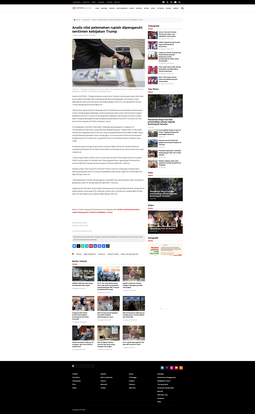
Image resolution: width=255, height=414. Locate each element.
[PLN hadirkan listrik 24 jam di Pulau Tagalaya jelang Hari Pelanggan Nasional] (153, 133)
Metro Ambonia (106, 377)
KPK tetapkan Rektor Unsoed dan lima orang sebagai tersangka (106, 344)
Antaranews (76, 2)
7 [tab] (170, 235)
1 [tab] (159, 203)
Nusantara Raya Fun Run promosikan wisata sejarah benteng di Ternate (161, 121)
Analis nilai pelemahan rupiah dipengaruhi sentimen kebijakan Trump (117, 20)
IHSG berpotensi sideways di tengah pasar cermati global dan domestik (133, 315)
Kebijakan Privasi (163, 381)
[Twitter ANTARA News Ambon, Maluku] (167, 2)
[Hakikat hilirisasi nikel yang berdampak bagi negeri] (83, 274)
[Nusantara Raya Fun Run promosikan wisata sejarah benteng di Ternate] (165, 106)
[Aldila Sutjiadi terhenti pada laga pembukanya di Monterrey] (153, 45)
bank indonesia (90, 254)
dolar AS (101, 254)
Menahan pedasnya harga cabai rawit (163, 300)
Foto (150, 172)
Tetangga (160, 8)
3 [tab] (165, 203)
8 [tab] (173, 235)
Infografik (153, 238)
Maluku (112, 8)
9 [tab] (176, 235)
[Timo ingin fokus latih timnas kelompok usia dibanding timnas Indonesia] (153, 70)
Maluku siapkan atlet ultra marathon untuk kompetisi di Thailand (170, 163)
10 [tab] (179, 235)
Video (151, 205)
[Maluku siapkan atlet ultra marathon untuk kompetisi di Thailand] (153, 164)
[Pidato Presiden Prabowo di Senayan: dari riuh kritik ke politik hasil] (83, 333)
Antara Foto (86, 2)
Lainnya (175, 8)
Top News (109, 2)
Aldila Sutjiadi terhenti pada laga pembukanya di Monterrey (169, 44)
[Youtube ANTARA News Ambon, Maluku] (175, 2)
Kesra (153, 8)
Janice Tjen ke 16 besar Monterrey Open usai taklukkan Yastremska (167, 34)
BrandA (160, 391)
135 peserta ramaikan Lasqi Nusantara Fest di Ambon (163, 227)
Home (97, 8)
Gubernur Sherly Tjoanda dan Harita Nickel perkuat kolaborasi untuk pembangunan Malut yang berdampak (170, 57)
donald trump (113, 254)
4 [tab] (168, 203)
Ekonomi (139, 8)
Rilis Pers (117, 2)
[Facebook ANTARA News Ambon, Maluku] (163, 2)
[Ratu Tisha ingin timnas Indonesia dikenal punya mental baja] (153, 80)
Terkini (94, 2)
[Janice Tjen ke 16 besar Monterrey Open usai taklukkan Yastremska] (153, 35)
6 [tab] (167, 235)
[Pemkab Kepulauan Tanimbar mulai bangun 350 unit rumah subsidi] (153, 153)
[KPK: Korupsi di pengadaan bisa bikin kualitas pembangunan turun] (108, 303)
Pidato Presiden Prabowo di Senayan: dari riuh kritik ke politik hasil (82, 344)
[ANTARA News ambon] (82, 8)
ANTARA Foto (162, 395)
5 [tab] (171, 203)
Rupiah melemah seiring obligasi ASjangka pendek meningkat (132, 285)
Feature (132, 384)
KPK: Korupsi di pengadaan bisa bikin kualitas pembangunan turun (107, 315)
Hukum (131, 8)
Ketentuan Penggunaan (166, 377)
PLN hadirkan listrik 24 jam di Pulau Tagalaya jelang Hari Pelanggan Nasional (170, 132)
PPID (159, 402)
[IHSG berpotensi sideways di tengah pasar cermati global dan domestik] (134, 303)
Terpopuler (101, 2)
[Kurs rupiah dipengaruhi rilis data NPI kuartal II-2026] (134, 333)
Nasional (104, 8)
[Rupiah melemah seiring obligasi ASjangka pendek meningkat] (134, 274)
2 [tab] (162, 203)
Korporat (160, 398)
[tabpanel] (165, 189)
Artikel (146, 8)
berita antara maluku (129, 254)
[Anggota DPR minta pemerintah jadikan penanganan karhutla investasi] (83, 303)
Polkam (168, 8)
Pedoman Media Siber (165, 388)
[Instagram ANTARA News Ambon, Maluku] (171, 2)
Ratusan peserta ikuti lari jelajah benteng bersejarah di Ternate (170, 142)
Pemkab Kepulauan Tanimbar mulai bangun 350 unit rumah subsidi (170, 153)
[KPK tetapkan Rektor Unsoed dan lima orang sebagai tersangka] (108, 333)
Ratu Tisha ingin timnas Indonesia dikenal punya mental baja (168, 79)
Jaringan (160, 374)
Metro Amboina (122, 8)
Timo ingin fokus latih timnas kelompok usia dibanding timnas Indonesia (170, 69)
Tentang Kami (162, 384)
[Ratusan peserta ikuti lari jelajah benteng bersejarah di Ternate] (153, 143)
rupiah (78, 254)
